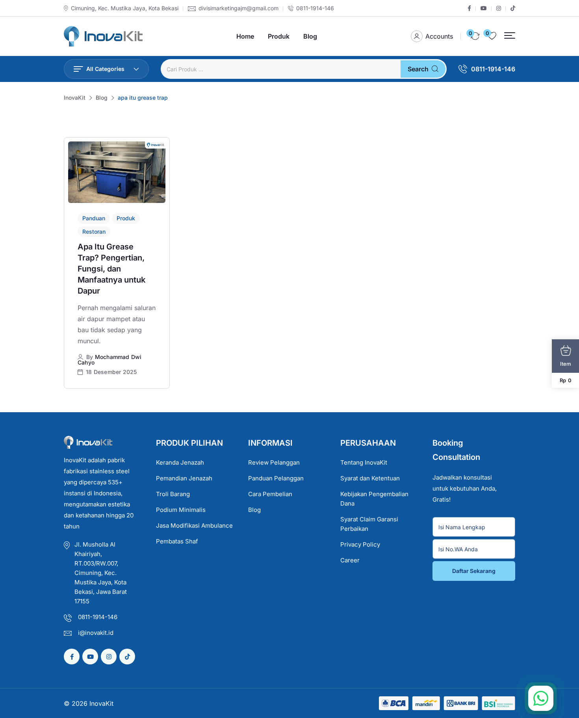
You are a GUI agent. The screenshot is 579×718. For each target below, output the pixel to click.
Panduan (93, 218)
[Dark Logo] (103, 36)
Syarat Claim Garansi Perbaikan (369, 523)
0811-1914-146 (315, 8)
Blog (310, 36)
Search (418, 69)
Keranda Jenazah (180, 462)
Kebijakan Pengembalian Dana (374, 498)
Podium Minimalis (181, 509)
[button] (509, 35)
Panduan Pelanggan (276, 478)
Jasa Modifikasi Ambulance (194, 525)
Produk (279, 36)
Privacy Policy (360, 544)
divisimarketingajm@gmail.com (238, 8)
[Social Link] (469, 8)
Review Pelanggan (274, 462)
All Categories (105, 68)
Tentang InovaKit (363, 462)
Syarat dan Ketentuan (370, 478)
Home (245, 36)
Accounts (439, 36)
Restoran (94, 231)
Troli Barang (173, 494)
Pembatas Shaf (177, 541)
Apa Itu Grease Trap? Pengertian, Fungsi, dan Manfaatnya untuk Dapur (111, 269)
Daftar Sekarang (473, 570)
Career (350, 560)
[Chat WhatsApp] (540, 698)
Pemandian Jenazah (184, 478)
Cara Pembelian (270, 494)
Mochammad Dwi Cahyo (109, 359)
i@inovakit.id (95, 632)
